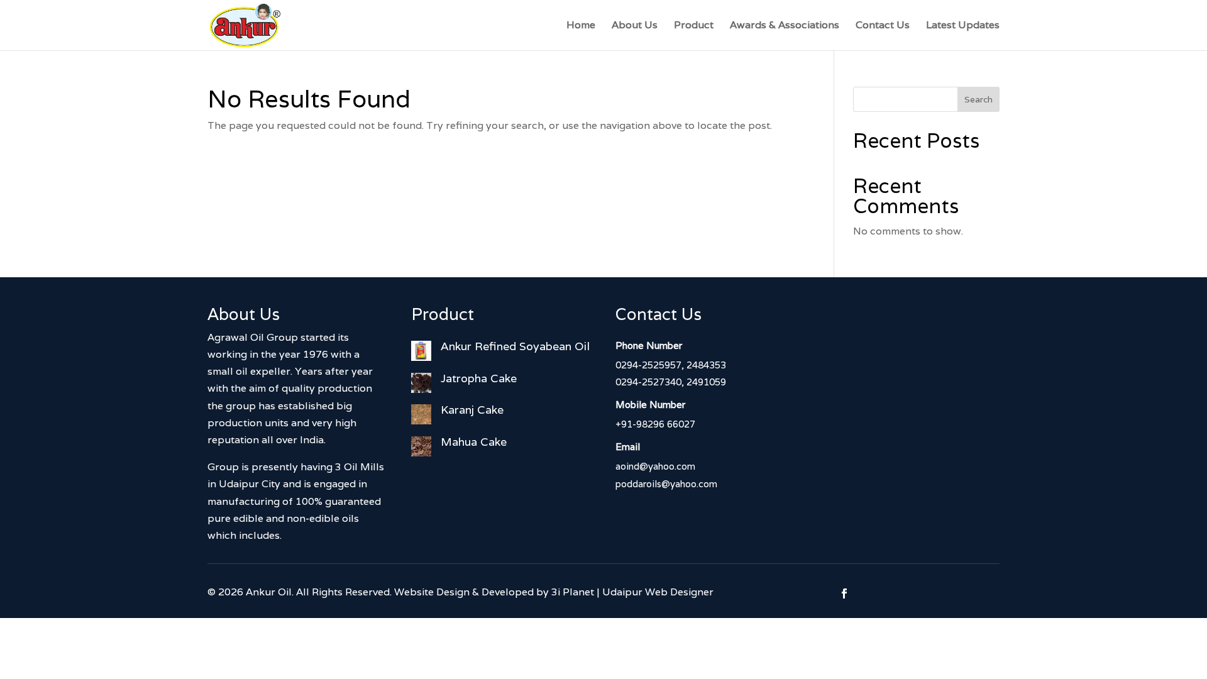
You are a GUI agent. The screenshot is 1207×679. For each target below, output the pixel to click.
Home (580, 26)
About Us (635, 26)
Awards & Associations (784, 26)
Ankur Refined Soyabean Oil (515, 346)
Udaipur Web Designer (658, 592)
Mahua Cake (474, 441)
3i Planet (572, 592)
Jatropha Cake (479, 378)
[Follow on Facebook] (844, 593)
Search (978, 99)
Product (694, 26)
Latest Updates (963, 26)
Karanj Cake (472, 409)
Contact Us (883, 26)
